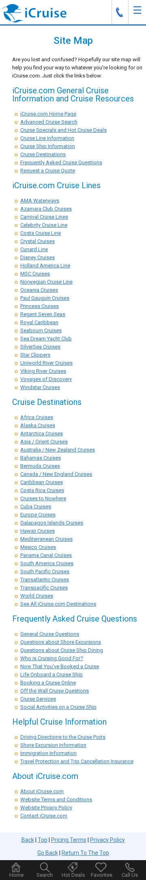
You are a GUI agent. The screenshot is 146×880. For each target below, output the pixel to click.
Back (27, 840)
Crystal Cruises (37, 241)
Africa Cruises (36, 417)
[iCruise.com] (34, 13)
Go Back (47, 853)
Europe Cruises (38, 515)
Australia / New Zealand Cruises (57, 450)
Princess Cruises (39, 306)
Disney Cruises (37, 257)
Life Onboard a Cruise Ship (51, 674)
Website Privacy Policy (46, 808)
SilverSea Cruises (40, 347)
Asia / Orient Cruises (44, 442)
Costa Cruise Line (40, 233)
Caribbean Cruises (41, 482)
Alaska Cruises (37, 425)
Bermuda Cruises (40, 466)
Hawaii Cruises (37, 531)
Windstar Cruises (40, 387)
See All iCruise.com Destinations (58, 604)
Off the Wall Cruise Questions (54, 691)
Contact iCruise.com (43, 816)
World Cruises (36, 596)
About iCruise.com (42, 791)
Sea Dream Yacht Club (46, 339)
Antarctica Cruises (41, 433)
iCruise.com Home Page (48, 114)
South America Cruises (46, 563)
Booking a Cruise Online (48, 683)
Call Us (130, 875)
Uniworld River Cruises (46, 363)
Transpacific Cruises (44, 588)
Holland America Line (45, 265)
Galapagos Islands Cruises (51, 523)
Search (44, 875)
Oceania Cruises (39, 290)
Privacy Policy (107, 840)
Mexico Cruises (38, 547)
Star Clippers (35, 355)
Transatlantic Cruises (44, 580)
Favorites (101, 875)
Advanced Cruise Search (48, 122)
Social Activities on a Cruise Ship (58, 707)
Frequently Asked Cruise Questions (61, 162)
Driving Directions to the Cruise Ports (62, 737)
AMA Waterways (39, 201)
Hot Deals (73, 875)
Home (16, 875)
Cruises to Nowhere (43, 498)
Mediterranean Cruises (46, 539)
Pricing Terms (68, 840)
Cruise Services (38, 699)
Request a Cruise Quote (47, 171)
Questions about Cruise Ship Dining (61, 650)
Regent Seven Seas (42, 314)
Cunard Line (34, 249)
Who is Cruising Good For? (51, 658)
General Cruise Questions (49, 634)
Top (42, 840)
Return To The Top (85, 853)
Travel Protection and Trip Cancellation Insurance (76, 761)
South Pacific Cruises (44, 571)
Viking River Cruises (43, 371)
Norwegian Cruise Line (46, 282)
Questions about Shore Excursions (60, 642)
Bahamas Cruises (40, 458)
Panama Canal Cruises (46, 555)
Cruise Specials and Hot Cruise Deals (63, 130)
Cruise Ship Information (47, 146)
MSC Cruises (35, 274)
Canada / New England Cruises (56, 474)
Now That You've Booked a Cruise (59, 666)
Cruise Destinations (43, 154)
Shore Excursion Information (53, 745)
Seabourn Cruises (41, 330)
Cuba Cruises (35, 506)
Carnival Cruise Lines (44, 217)
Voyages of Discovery (46, 379)
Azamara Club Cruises (46, 209)
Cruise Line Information (47, 138)
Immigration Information (48, 753)
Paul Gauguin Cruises (44, 298)
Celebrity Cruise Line (43, 225)
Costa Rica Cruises (42, 490)
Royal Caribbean (39, 322)
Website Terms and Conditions (56, 799)
